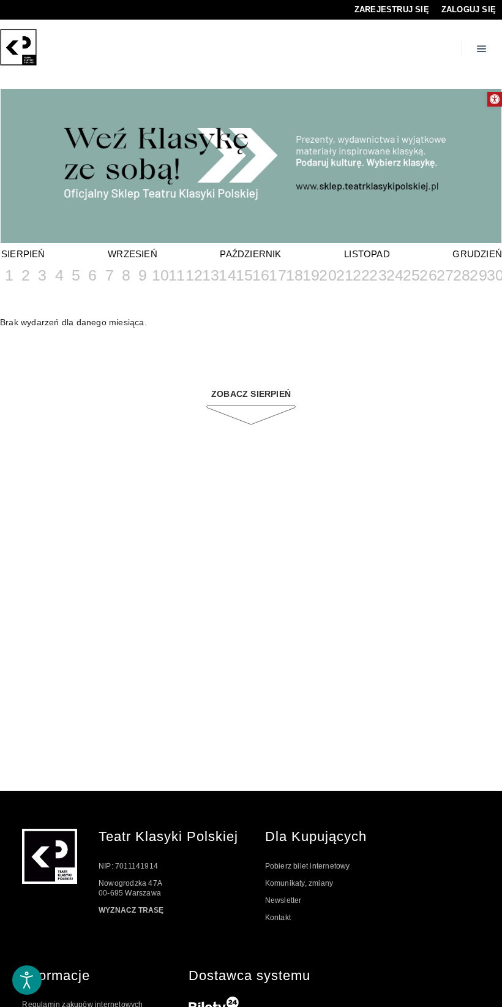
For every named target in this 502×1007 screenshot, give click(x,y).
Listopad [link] (367, 254)
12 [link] (193, 275)
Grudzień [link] (477, 254)
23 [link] (376, 275)
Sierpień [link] (23, 254)
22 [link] (360, 275)
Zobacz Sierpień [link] (251, 394)
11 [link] (176, 275)
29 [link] (477, 275)
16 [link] (260, 275)
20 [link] (326, 275)
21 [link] (343, 275)
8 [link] (126, 275)
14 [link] (226, 275)
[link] (494, 99)
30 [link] (494, 275)
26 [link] (427, 275)
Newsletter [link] (283, 900)
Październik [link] (250, 254)
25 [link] (410, 275)
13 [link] (209, 275)
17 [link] (276, 275)
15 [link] (243, 275)
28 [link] (460, 275)
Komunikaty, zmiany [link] (299, 883)
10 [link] (159, 275)
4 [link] (59, 275)
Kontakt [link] (278, 917)
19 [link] (310, 275)
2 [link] (25, 275)
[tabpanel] (251, 166)
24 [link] (394, 275)
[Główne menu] (482, 49)
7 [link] (109, 275)
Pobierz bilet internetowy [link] (307, 866)
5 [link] (76, 275)
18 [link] (293, 275)
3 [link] (42, 275)
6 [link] (92, 275)
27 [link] (444, 275)
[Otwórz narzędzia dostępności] (27, 980)
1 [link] (9, 275)
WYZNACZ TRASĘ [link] (131, 910)
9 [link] (142, 275)
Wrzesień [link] (132, 254)
